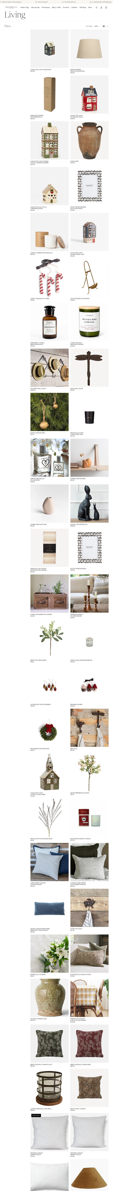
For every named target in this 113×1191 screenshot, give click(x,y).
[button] (97, 26)
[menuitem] (90, 7)
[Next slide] (105, 231)
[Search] (96, 7)
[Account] (101, 7)
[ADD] (65, 64)
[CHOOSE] (65, 110)
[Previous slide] (73, 231)
